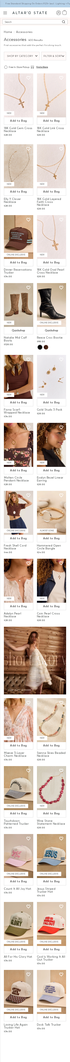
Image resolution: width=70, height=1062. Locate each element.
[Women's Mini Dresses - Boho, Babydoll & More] (35, 660)
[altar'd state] (29, 12)
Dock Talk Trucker (49, 1024)
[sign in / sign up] (58, 12)
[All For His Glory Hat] (18, 924)
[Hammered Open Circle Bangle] (51, 513)
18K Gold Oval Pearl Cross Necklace (51, 271)
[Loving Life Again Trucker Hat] (18, 992)
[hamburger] (5, 12)
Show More (35, 1042)
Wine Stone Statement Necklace (51, 822)
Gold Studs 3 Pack (49, 409)
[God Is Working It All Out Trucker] (51, 924)
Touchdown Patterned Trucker (16, 822)
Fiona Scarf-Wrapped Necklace (17, 411)
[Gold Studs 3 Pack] (51, 377)
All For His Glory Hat (18, 956)
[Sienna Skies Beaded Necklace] (51, 720)
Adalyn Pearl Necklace (12, 615)
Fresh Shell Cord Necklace (15, 547)
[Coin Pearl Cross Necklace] (51, 581)
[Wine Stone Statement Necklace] (51, 788)
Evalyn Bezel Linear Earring (50, 479)
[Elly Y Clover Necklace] (18, 166)
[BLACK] (40, 347)
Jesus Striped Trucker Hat (46, 890)
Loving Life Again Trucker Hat (16, 1026)
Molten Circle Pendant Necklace (16, 479)
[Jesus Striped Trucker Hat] (51, 856)
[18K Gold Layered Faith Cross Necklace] (51, 166)
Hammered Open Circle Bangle (49, 547)
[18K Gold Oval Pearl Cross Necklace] (51, 237)
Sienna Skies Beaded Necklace (51, 754)
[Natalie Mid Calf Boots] (18, 305)
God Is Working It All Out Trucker (51, 958)
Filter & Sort (53, 56)
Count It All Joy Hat (17, 888)
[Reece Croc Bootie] (51, 305)
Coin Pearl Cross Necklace (48, 615)
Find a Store (42, 67)
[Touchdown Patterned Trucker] (18, 788)
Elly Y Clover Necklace (12, 200)
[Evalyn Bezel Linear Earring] (51, 445)
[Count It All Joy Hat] (18, 856)
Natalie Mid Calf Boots (15, 339)
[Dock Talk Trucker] (51, 992)
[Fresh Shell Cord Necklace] (18, 513)
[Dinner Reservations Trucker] (18, 237)
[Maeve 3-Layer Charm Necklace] (18, 720)
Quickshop (18, 330)
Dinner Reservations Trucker (18, 271)
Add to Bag (18, 120)
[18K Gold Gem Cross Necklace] (18, 95)
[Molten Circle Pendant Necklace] (18, 445)
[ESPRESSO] (46, 347)
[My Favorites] (28, 78)
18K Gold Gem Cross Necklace (18, 130)
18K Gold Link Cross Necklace (50, 130)
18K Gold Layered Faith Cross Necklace (49, 202)
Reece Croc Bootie (50, 337)
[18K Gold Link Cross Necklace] (51, 95)
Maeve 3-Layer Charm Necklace (15, 754)
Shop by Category (20, 56)
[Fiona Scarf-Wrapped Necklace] (18, 377)
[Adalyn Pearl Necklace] (18, 581)
